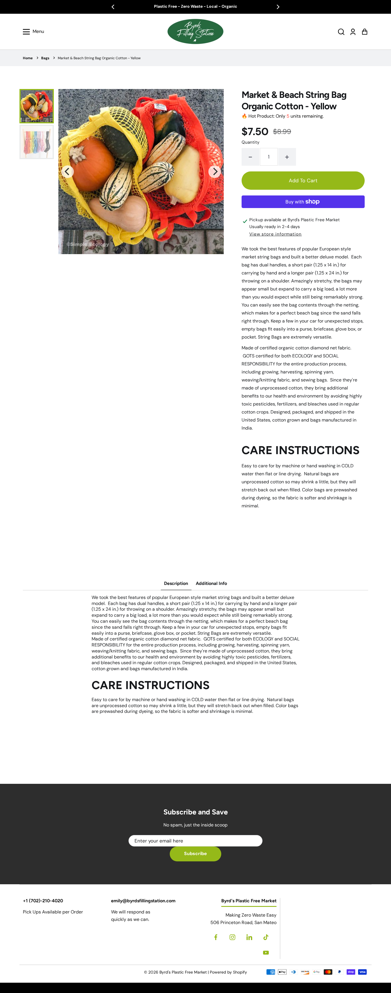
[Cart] (364, 31)
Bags (45, 58)
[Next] (277, 7)
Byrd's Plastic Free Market (183, 972)
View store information (275, 234)
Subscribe (195, 853)
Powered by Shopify (228, 972)
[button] (341, 31)
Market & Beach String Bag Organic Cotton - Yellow (99, 58)
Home (28, 58)
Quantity (250, 142)
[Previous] (113, 7)
